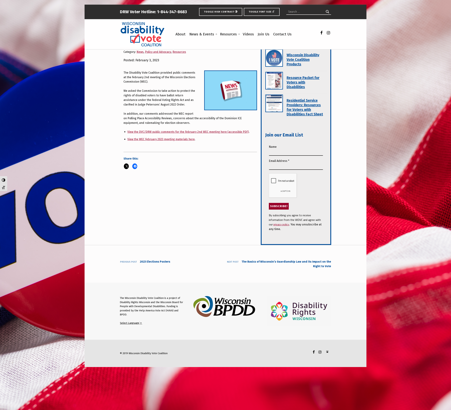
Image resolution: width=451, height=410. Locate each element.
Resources (228, 37)
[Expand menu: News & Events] (216, 37)
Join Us (263, 37)
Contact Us (282, 37)
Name (273, 146)
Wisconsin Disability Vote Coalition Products (303, 59)
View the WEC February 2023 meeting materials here (161, 139)
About (180, 37)
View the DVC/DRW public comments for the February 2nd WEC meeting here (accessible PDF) (188, 131)
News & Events (201, 37)
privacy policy (281, 224)
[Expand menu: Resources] (239, 37)
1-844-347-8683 (171, 11)
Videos (248, 37)
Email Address (279, 161)
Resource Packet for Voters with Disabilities (303, 82)
